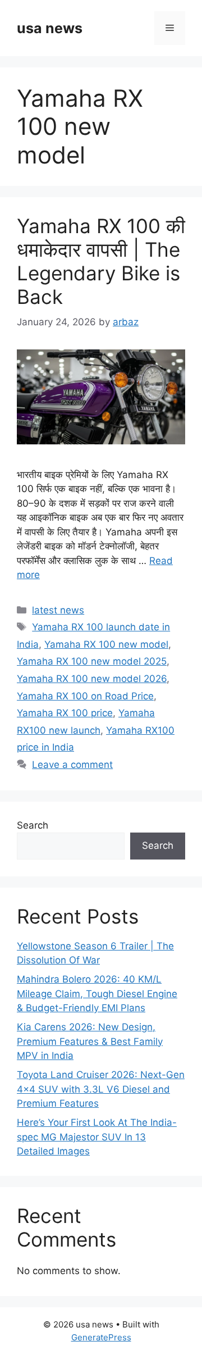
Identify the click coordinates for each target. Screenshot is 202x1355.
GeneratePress (101, 1337)
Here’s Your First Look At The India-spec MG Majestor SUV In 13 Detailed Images (97, 1137)
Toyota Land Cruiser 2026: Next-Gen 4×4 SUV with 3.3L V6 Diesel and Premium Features (101, 1089)
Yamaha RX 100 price (65, 713)
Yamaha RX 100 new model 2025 (92, 661)
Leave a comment (72, 764)
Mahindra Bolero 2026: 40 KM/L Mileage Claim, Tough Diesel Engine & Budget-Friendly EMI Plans (97, 993)
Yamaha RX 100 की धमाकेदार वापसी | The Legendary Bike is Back (101, 261)
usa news (49, 28)
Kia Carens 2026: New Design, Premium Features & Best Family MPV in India (90, 1041)
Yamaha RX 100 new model (106, 644)
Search (32, 825)
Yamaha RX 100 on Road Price (85, 696)
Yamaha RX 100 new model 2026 (92, 678)
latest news (58, 610)
